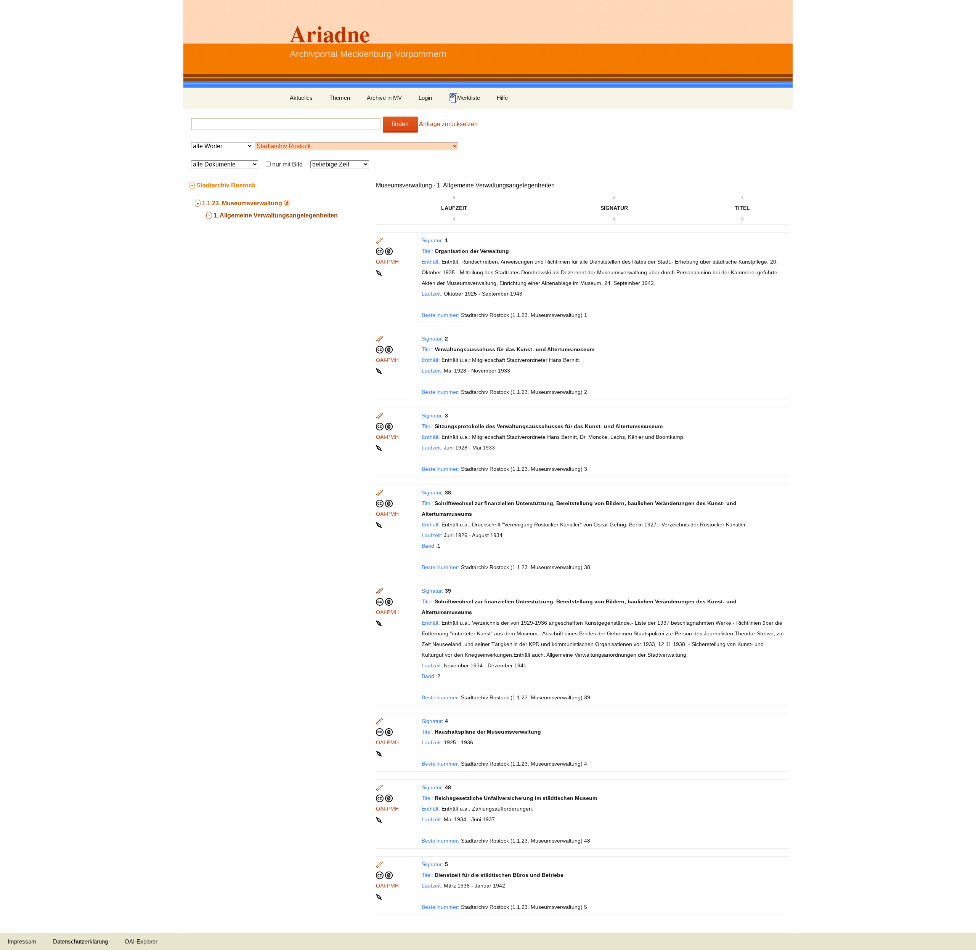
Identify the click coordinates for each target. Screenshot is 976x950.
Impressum (22, 941)
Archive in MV (384, 97)
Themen (339, 97)
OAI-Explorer (141, 941)
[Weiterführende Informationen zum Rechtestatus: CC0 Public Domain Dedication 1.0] (384, 251)
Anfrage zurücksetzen (448, 124)
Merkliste (468, 97)
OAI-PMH (387, 262)
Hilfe (502, 97)
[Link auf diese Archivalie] (379, 272)
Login (425, 97)
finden (400, 124)
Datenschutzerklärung (80, 941)
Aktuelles (301, 97)
